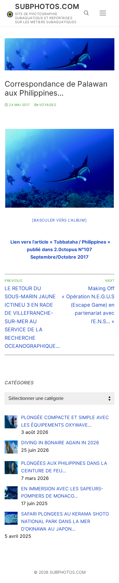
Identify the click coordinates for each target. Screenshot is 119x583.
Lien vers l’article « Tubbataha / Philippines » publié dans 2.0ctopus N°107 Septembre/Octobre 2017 (60, 249)
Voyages (47, 105)
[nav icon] (103, 13)
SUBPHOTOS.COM (47, 6)
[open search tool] (86, 13)
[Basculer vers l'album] (59, 220)
